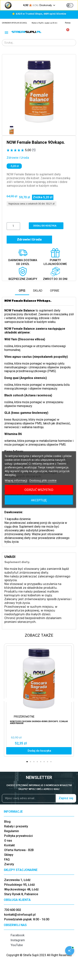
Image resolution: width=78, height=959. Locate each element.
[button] (10, 91)
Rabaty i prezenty (16, 826)
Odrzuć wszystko (38, 490)
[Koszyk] (66, 31)
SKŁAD (37, 290)
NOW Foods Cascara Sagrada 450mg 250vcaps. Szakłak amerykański (39, 722)
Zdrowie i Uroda (18, 157)
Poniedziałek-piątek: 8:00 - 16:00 (26, 919)
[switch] (69, 5)
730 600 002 (12, 910)
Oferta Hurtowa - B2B (19, 850)
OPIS (22, 290)
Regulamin (11, 831)
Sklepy (8, 855)
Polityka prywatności (18, 836)
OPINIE (54, 290)
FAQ (7, 859)
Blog (7, 821)
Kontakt (9, 845)
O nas (8, 840)
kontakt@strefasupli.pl (20, 914)
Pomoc (68, 23)
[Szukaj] (72, 42)
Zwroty (9, 864)
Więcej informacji (16, 480)
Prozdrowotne (24, 716)
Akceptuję (39, 500)
